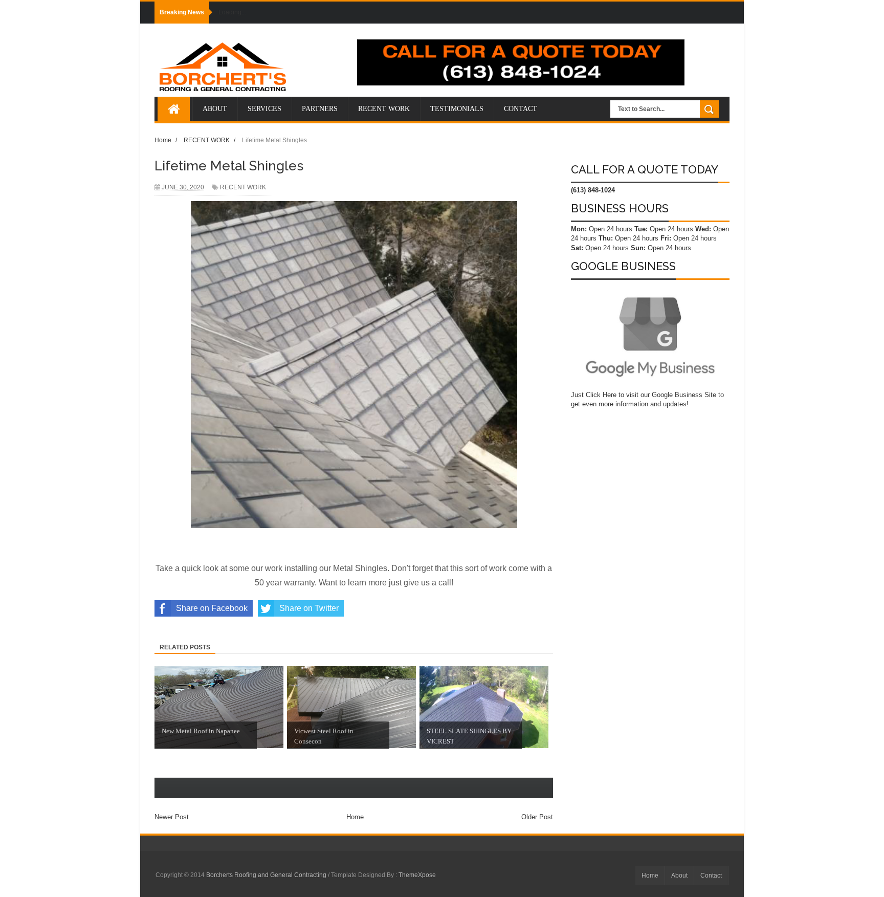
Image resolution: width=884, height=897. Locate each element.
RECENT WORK (243, 187)
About (679, 875)
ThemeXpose (417, 875)
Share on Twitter (309, 608)
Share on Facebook (212, 608)
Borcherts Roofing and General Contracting (267, 875)
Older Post (537, 817)
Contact (711, 875)
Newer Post (171, 817)
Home (355, 817)
